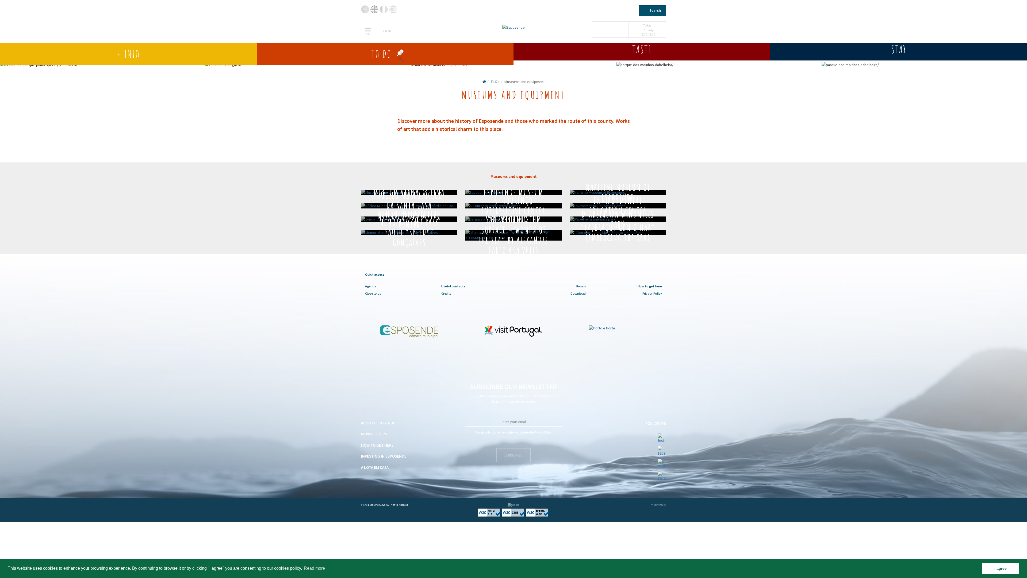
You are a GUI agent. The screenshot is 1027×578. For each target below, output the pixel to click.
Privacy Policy (652, 293)
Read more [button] (314, 568)
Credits (446, 293)
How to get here (377, 445)
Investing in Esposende (384, 456)
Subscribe (513, 455)
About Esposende (378, 422)
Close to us (373, 293)
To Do (495, 81)
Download (578, 293)
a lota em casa (375, 467)
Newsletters (374, 433)
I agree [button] (1000, 568)
